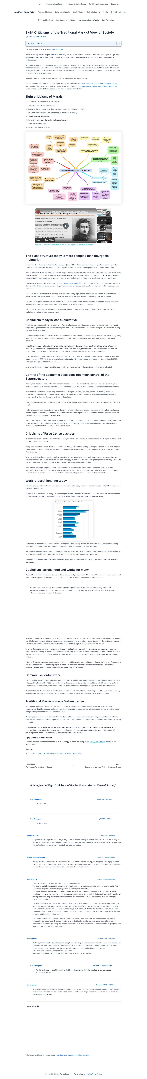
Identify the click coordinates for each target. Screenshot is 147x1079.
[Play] (98, 215)
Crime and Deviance (45, 20)
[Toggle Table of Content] (117, 43)
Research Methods (45, 12)
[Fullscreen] (110, 215)
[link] (38, 212)
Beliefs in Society (93, 12)
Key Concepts (61, 20)
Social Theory (78, 12)
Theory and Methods (97, 742)
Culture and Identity (62, 12)
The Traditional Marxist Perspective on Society (99, 84)
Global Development (118, 12)
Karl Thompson (108, 20)
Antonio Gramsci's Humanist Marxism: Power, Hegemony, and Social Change (65, 211)
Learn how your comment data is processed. (72, 1055)
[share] (92, 211)
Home (40, 4)
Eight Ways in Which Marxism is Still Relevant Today (97, 86)
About (72, 20)
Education (115, 4)
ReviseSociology (24, 12)
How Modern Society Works (88, 20)
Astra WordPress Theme (93, 1074)
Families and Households (98, 4)
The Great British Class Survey (67, 283)
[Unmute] (100, 215)
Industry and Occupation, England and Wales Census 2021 (59, 753)
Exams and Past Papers (54, 4)
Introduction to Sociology (76, 4)
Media (105, 12)
